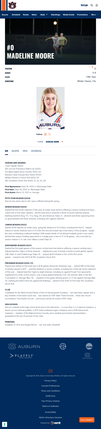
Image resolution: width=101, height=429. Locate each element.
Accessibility (50, 412)
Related (15, 150)
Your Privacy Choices (50, 401)
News (34, 14)
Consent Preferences (50, 386)
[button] (89, 66)
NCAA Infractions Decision (50, 417)
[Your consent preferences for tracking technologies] (4, 424)
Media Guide (69, 14)
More (93, 14)
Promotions (83, 14)
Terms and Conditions (50, 391)
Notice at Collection (50, 406)
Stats (42, 14)
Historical (36, 150)
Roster (26, 14)
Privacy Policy (50, 380)
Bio (6, 150)
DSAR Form (50, 396)
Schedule (16, 14)
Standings (55, 14)
